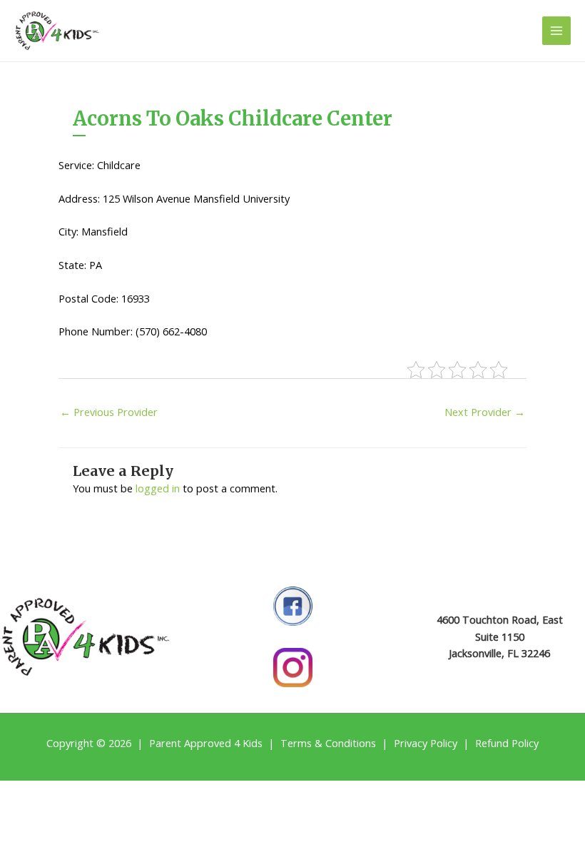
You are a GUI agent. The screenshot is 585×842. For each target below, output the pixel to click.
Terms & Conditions (328, 743)
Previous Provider (109, 412)
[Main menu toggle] (556, 30)
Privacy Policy (425, 743)
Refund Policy (507, 743)
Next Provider (484, 412)
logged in (158, 488)
